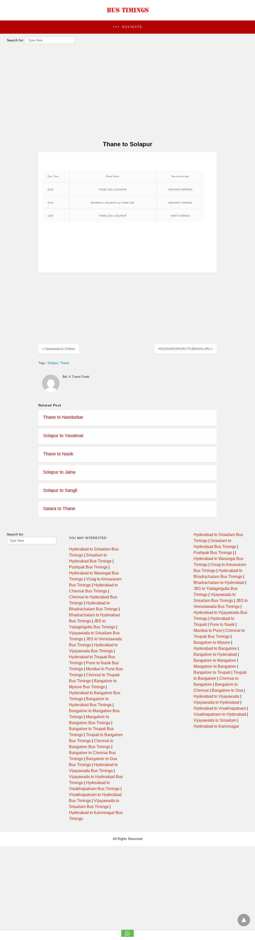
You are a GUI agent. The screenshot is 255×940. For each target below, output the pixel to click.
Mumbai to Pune (207, 630)
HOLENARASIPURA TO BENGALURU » (185, 349)
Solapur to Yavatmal (63, 435)
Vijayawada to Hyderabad (216, 702)
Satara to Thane (59, 508)
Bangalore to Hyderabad (215, 654)
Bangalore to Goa (227, 690)
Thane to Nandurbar (63, 417)
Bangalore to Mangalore (214, 660)
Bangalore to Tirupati (211, 672)
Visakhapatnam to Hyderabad (219, 714)
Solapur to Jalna (59, 472)
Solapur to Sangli (60, 490)
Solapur (52, 363)
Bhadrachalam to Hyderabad (218, 582)
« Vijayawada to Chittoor (58, 349)
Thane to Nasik (58, 453)
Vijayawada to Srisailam (214, 720)
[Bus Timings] (127, 13)
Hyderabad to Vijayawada (216, 696)
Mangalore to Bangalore (214, 666)
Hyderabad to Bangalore (215, 648)
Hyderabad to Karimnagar (216, 726)
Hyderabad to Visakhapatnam (219, 708)
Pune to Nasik (222, 624)
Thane (64, 363)
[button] (127, 27)
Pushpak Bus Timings (88, 567)
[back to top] (244, 920)
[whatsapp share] (127, 935)
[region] (126, 96)
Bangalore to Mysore (211, 642)
